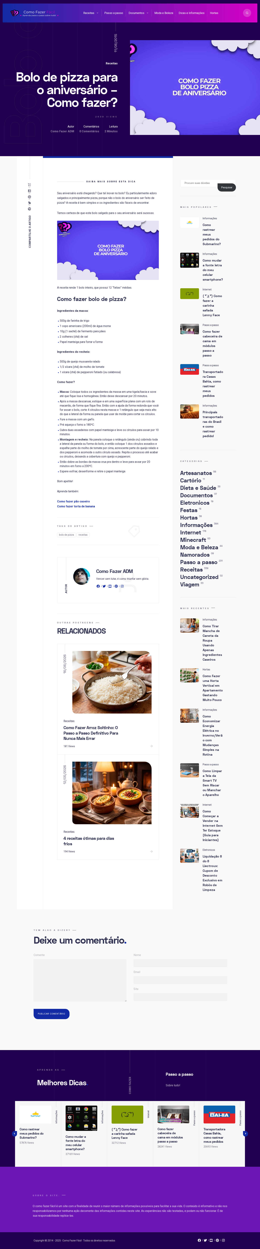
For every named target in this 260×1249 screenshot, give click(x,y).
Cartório (192, 481)
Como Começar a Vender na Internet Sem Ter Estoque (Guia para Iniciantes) (213, 825)
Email (137, 972)
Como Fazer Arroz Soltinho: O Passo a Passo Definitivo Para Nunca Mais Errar (90, 733)
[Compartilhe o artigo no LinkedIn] (30, 191)
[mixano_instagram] (223, 1241)
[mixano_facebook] (199, 1241)
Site (136, 989)
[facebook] (99, 587)
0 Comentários (89, 131)
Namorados (197, 555)
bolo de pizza (66, 534)
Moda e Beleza (163, 13)
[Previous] (14, 1134)
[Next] (245, 1134)
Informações (199, 525)
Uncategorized (201, 577)
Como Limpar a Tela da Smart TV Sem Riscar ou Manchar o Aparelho (212, 783)
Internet (193, 533)
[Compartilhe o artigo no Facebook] (30, 209)
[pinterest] (116, 587)
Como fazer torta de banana (76, 506)
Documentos (136, 13)
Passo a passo (113, 13)
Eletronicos (196, 503)
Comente (39, 955)
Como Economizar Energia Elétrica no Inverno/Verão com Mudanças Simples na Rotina (213, 735)
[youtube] (110, 587)
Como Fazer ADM (62, 131)
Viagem (191, 585)
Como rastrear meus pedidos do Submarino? (32, 1133)
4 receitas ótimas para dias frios (88, 841)
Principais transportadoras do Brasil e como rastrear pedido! (213, 424)
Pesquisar (226, 187)
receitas (83, 534)
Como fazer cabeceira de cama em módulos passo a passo (213, 343)
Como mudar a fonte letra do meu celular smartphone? (213, 270)
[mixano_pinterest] (217, 1241)
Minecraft (195, 540)
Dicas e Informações (191, 13)
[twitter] (104, 587)
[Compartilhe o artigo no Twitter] (30, 203)
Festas (190, 510)
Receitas (88, 13)
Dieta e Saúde (200, 488)
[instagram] (122, 587)
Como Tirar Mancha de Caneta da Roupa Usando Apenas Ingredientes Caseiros (212, 643)
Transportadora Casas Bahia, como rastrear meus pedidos (213, 384)
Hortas (214, 13)
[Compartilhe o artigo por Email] (30, 185)
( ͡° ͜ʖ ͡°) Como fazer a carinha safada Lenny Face (212, 305)
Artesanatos (198, 473)
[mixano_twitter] (205, 1241)
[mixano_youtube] (211, 1241)
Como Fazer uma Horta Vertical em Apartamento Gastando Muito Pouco (213, 688)
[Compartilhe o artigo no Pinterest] (30, 197)
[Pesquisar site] (247, 13)
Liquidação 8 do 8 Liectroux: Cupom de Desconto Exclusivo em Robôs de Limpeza (213, 873)
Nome (137, 955)
